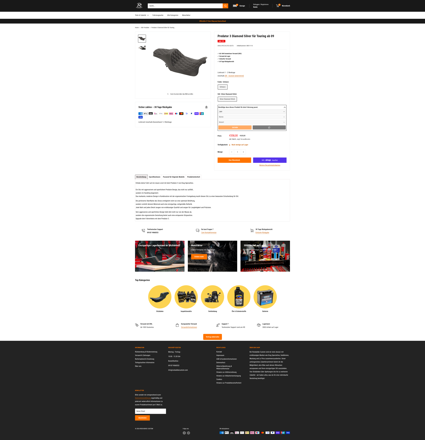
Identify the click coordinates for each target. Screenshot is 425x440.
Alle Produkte (145, 27)
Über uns (138, 366)
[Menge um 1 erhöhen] (243, 152)
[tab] (141, 177)
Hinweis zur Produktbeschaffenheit (228, 383)
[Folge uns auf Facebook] (184, 432)
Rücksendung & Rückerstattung (146, 352)
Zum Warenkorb (234, 160)
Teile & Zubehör (140, 15)
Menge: (220, 152)
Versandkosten (245, 139)
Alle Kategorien (172, 15)
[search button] (225, 5)
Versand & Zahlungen (142, 355)
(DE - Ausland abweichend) (234, 76)
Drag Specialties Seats (226, 46)
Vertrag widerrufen (212, 337)
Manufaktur (186, 15)
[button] (239, 6)
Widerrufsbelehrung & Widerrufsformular (224, 367)
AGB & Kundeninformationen (226, 359)
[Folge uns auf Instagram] (188, 432)
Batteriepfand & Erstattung (144, 359)
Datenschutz (220, 362)
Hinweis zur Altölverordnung (226, 372)
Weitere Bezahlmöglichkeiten (269, 165)
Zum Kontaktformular (208, 233)
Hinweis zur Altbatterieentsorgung (228, 376)
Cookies (219, 379)
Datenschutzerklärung (143, 398)
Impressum (220, 355)
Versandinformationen (189, 327)
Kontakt (219, 352)
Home (137, 27)
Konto (255, 7)
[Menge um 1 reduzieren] (231, 152)
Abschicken (142, 418)
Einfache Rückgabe (262, 233)
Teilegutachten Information (144, 362)
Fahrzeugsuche (158, 15)
